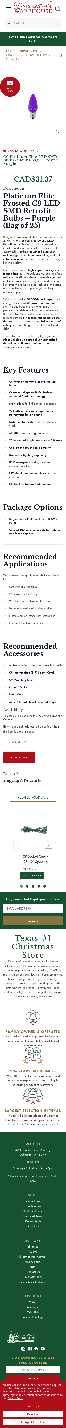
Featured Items (33, 1216)
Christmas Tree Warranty (33, 1257)
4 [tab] (39, 886)
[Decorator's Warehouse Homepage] (33, 1336)
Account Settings (33, 1317)
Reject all (33, 1414)
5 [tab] (44, 886)
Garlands (34, 37)
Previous (17, 843)
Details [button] (9, 774)
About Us (33, 1226)
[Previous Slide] (5, 38)
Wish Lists (33, 1312)
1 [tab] (21, 886)
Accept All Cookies (33, 1422)
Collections (33, 1201)
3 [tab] (33, 886)
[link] (23, 1349)
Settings (33, 1406)
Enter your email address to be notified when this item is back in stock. (31, 729)
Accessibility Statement (33, 1282)
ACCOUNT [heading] (33, 1296)
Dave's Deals (33, 1221)
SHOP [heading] (33, 1195)
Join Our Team (33, 1277)
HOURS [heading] (33, 1162)
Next (48, 843)
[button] (8, 8)
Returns (33, 1252)
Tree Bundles (33, 1206)
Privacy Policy (33, 1262)
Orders (33, 1302)
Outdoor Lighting (33, 1211)
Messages (33, 1307)
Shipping (32, 1246)
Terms (33, 1267)
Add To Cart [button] (32, 875)
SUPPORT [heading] (33, 1241)
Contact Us (33, 1272)
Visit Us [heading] (33, 1144)
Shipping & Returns (20, 781)
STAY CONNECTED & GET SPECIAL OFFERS (33, 1360)
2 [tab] (27, 886)
